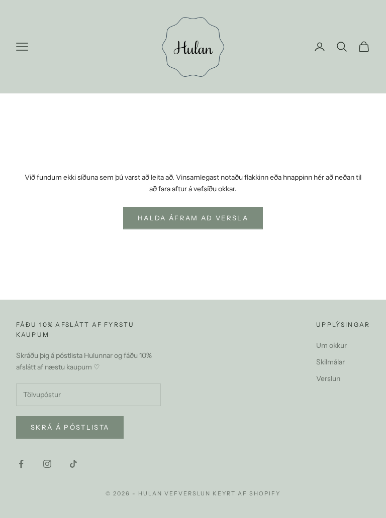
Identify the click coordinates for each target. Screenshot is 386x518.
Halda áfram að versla (193, 218)
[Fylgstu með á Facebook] (21, 464)
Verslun (328, 378)
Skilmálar (330, 361)
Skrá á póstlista (70, 427)
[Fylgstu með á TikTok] (73, 464)
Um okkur (331, 345)
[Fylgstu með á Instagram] (47, 464)
